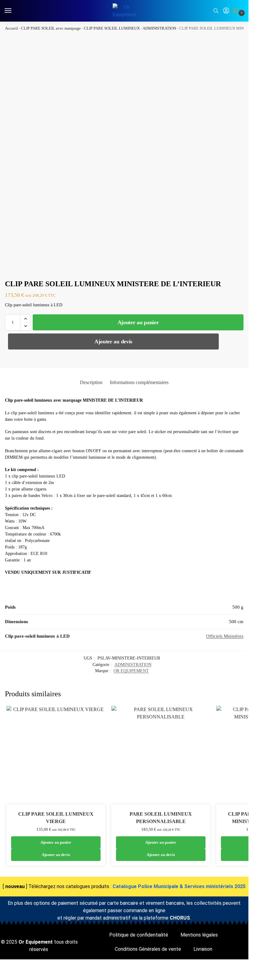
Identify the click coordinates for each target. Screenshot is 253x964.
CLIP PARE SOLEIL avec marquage (51, 28)
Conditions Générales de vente (148, 949)
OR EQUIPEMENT (131, 670)
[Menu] (14, 10)
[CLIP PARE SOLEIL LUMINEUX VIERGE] (55, 755)
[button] (237, 11)
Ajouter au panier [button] (55, 842)
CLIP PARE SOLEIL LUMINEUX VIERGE (55, 817)
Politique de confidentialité (138, 935)
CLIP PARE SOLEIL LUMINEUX (112, 28)
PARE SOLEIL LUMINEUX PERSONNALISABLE (161, 817)
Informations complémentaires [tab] (139, 382)
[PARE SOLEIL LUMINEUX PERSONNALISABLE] (160, 755)
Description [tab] (91, 382)
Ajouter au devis (113, 341)
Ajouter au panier (138, 322)
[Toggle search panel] (216, 11)
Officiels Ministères (224, 636)
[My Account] (226, 11)
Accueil (11, 28)
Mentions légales (199, 935)
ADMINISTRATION (159, 28)
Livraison (202, 949)
